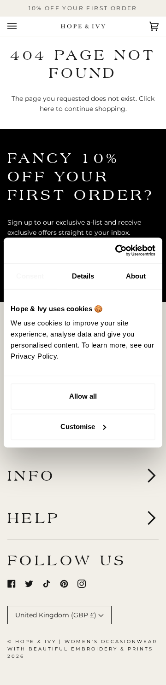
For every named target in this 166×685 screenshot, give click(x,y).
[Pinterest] (64, 584)
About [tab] (136, 276)
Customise (77, 426)
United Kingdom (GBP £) (56, 615)
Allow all (83, 396)
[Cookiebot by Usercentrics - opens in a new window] (117, 250)
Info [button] (31, 475)
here (47, 108)
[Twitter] (29, 584)
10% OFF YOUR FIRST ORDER (83, 8)
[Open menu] (21, 26)
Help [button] (33, 518)
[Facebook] (11, 584)
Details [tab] (83, 276)
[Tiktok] (46, 584)
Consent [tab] (30, 276)
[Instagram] (81, 584)
